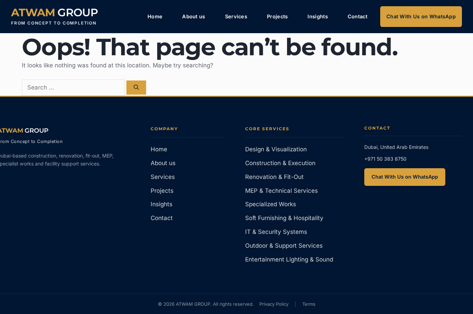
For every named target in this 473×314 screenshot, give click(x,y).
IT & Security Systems (276, 231)
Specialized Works (270, 204)
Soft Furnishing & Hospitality (284, 218)
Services (236, 16)
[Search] (136, 87)
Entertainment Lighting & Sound (289, 259)
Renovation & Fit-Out (274, 176)
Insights (317, 16)
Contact (357, 16)
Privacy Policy (273, 304)
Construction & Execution (280, 163)
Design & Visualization (276, 149)
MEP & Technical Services (281, 190)
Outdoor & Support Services (284, 245)
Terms (308, 304)
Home (155, 16)
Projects (277, 16)
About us (193, 16)
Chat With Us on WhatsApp (421, 16)
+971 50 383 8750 (385, 159)
